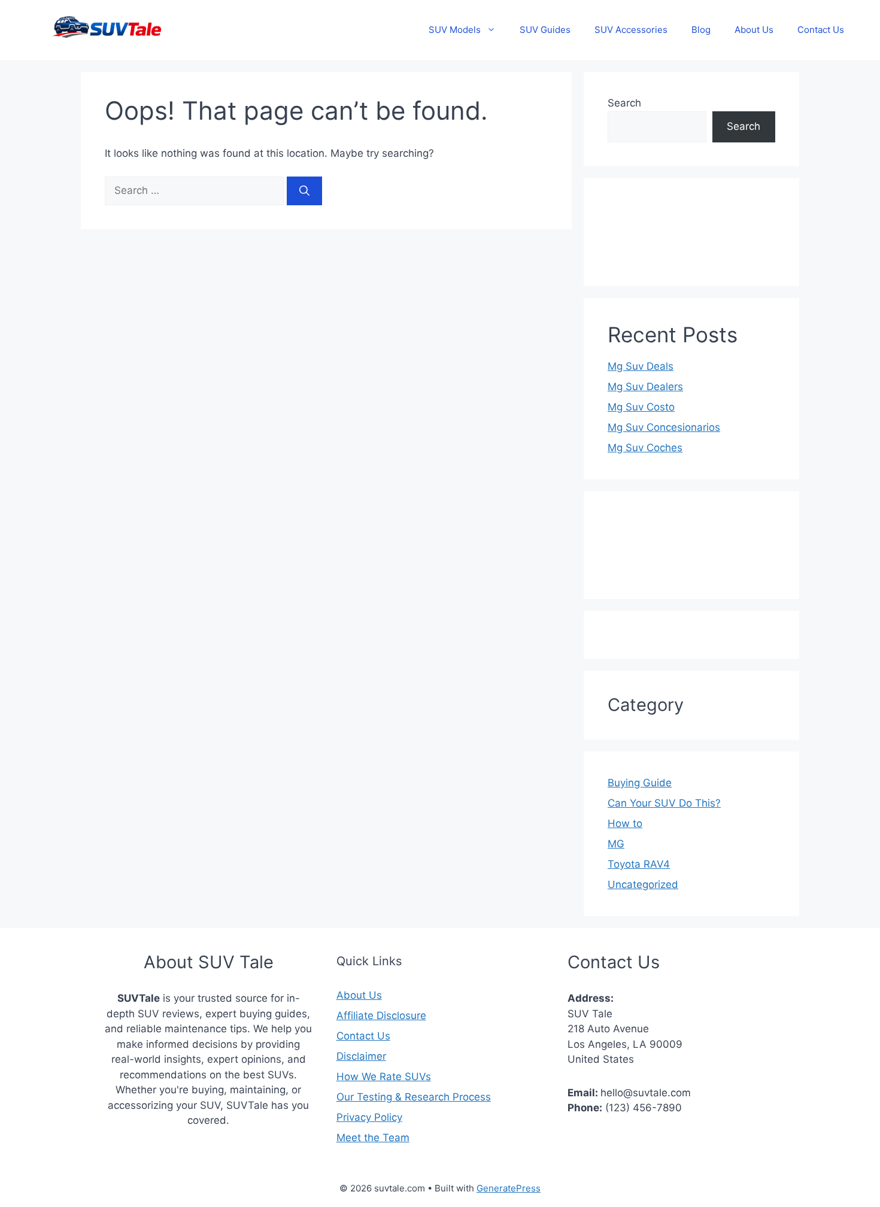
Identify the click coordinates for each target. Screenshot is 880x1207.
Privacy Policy (369, 1117)
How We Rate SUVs (383, 1077)
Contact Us (820, 29)
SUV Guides (545, 29)
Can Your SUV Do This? (664, 803)
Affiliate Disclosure (381, 1015)
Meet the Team (372, 1138)
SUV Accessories (630, 29)
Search (624, 103)
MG (616, 844)
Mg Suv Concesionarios (664, 427)
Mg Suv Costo (641, 407)
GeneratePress (509, 1188)
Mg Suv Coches (645, 448)
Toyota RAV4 (639, 864)
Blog (701, 29)
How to (625, 823)
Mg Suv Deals (640, 366)
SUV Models (455, 29)
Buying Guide (640, 783)
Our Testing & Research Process (413, 1097)
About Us (754, 29)
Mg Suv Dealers (645, 387)
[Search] (304, 191)
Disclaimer (361, 1056)
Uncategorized (643, 884)
